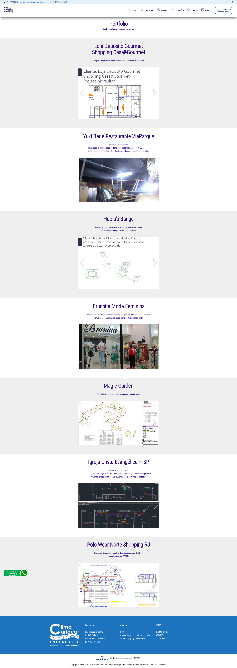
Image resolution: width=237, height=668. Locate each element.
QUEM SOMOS (149, 10)
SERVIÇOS (164, 10)
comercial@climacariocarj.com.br (35, 2)
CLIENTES (194, 10)
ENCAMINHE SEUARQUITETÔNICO (224, 10)
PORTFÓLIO (180, 10)
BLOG (207, 10)
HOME (135, 10)
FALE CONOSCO (162, 638)
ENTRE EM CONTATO (60, 2)
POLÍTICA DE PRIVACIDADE (157, 665)
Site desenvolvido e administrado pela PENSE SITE (125, 658)
